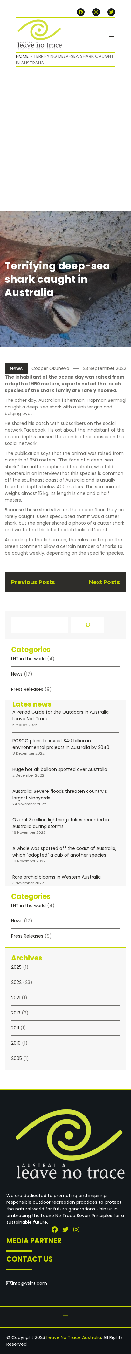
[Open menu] (111, 35)
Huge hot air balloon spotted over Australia (59, 769)
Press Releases (27, 689)
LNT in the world (28, 659)
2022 (16, 982)
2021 (15, 997)
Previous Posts (33, 582)
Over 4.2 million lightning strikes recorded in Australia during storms (60, 823)
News (16, 368)
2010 (16, 1043)
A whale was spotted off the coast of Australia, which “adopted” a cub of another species (64, 851)
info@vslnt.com (29, 1283)
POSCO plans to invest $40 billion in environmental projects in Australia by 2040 (60, 744)
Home (22, 56)
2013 (15, 1013)
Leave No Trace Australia (73, 1337)
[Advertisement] (65, 142)
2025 (16, 967)
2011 (15, 1028)
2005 (16, 1058)
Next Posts (104, 582)
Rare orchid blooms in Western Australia (56, 877)
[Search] (87, 625)
